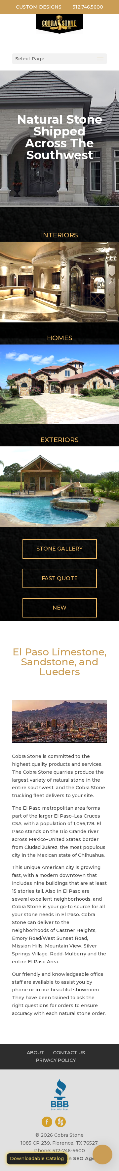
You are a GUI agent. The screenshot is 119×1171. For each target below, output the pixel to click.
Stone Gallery (59, 549)
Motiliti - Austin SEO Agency (68, 1158)
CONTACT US (69, 1053)
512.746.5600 (88, 7)
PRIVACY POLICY (56, 1060)
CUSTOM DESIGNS (38, 7)
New (59, 608)
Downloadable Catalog (37, 1158)
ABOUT (35, 1053)
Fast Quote (60, 578)
